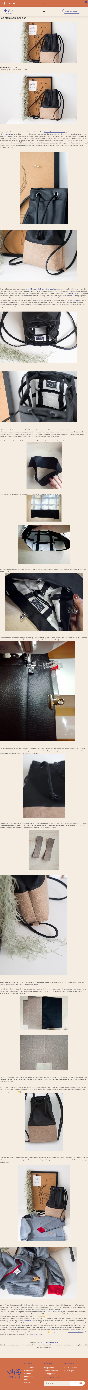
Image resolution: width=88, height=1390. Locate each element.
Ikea (50, 1347)
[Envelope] (14, 3)
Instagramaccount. (35, 1334)
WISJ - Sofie (23, 70)
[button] (44, 3)
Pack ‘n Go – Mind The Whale (47, 1343)
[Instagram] (9, 3)
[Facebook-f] (4, 3)
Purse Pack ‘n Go (8, 67)
